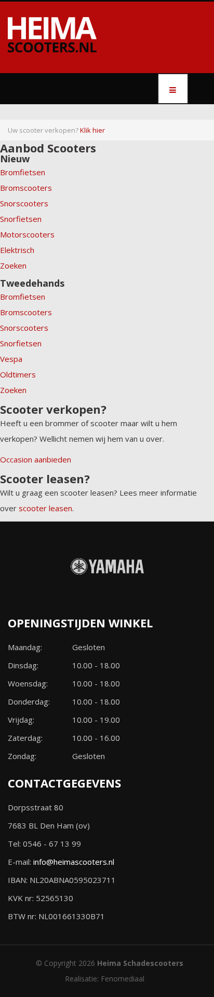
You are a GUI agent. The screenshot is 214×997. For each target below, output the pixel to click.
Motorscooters (27, 234)
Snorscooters (24, 203)
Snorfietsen (21, 219)
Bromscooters (26, 187)
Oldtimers (18, 374)
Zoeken (13, 265)
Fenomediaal (122, 979)
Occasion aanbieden (35, 459)
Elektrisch (17, 250)
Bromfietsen (22, 172)
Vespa (11, 359)
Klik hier (92, 130)
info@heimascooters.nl (73, 861)
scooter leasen (45, 508)
